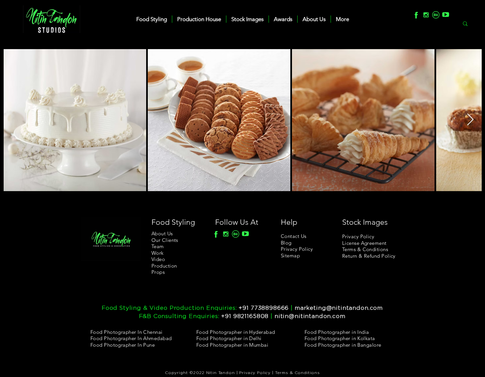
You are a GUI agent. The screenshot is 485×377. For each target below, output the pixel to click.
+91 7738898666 (264, 308)
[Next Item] (470, 119)
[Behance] (435, 14)
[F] (416, 14)
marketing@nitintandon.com (339, 308)
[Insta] (426, 14)
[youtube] (445, 14)
